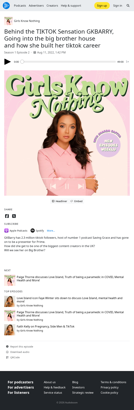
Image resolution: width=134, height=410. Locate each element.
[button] (128, 5)
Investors (78, 387)
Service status (53, 393)
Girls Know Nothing (27, 21)
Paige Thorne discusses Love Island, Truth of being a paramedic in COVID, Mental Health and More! (70, 278)
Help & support (71, 5)
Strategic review (83, 393)
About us (50, 382)
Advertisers (36, 5)
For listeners (18, 392)
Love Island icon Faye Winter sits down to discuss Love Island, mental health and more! (69, 299)
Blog (75, 382)
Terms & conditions (113, 382)
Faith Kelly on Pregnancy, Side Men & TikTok (46, 326)
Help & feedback (55, 387)
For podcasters (20, 382)
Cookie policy (109, 393)
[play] (7, 62)
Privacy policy (109, 387)
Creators (52, 5)
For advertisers (21, 387)
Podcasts (20, 5)
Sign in (117, 5)
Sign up (102, 5)
